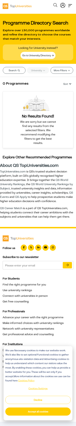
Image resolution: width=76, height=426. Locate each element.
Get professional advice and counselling (28, 334)
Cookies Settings (38, 388)
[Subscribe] (67, 265)
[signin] (63, 4)
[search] (55, 5)
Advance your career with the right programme (33, 317)
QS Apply (21, 197)
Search (13, 70)
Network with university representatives (28, 328)
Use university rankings (17, 290)
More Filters (61, 70)
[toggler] (70, 4)
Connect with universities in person (25, 296)
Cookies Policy (26, 380)
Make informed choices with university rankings (33, 323)
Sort (65, 84)
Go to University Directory (36, 55)
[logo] (17, 5)
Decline (38, 399)
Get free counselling (16, 301)
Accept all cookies (38, 411)
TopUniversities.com (13, 171)
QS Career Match (11, 208)
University (37, 70)
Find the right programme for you (24, 284)
